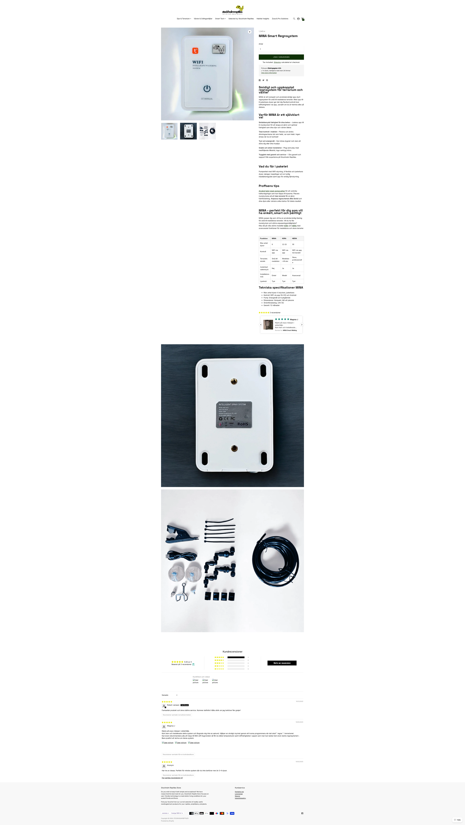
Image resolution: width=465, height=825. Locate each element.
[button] (264, 312)
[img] (167, 702)
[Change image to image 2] (188, 131)
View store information (269, 73)
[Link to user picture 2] (180, 747)
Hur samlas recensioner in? (172, 778)
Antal (261, 44)
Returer (237, 796)
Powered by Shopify (167, 821)
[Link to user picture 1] (167, 747)
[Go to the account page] (298, 18)
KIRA (286, 226)
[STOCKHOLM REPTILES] (232, 10)
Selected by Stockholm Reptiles (241, 19)
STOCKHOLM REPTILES (181, 818)
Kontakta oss (239, 792)
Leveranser (239, 794)
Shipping (277, 62)
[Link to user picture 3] (194, 747)
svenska (164, 813)
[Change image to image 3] (207, 131)
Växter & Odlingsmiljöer (203, 19)
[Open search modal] (294, 18)
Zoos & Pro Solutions (280, 19)
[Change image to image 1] (169, 131)
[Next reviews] (301, 324)
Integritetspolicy (240, 798)
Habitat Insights (263, 19)
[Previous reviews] (260, 324)
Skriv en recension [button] (282, 663)
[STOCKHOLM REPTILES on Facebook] (302, 813)
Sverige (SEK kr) (176, 813)
